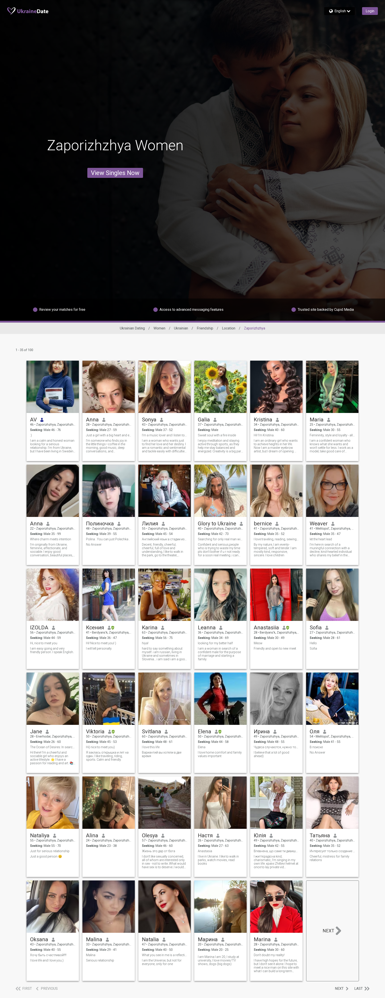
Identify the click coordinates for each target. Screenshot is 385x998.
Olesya (150, 835)
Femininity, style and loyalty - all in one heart (332, 435)
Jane (36, 731)
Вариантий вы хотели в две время (161, 754)
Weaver (319, 523)
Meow (258, 643)
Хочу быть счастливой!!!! (48, 955)
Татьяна (320, 835)
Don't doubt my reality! (269, 955)
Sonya (149, 420)
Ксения (95, 627)
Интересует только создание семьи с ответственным (332, 851)
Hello (313, 643)
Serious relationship (100, 960)
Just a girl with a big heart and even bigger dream (108, 435)
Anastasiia (266, 627)
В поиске (316, 747)
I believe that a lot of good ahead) (271, 754)
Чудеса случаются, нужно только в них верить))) (276, 747)
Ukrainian (181, 328)
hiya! (145, 643)
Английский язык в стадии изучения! (164, 539)
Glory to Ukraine (217, 523)
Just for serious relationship (50, 851)
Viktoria (95, 731)
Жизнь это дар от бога (158, 851)
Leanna (207, 627)
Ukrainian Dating (132, 328)
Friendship (205, 328)
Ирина (262, 731)
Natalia (150, 939)
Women (159, 328)
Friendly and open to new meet (275, 648)
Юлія (260, 835)
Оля (314, 731)
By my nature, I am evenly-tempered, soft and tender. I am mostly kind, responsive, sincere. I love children (275, 550)
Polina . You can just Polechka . (108, 539)
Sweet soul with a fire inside (217, 435)
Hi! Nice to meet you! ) (101, 643)
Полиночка (100, 523)
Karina (150, 627)
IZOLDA (39, 627)
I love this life (151, 747)
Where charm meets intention (50, 539)
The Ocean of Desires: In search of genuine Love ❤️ (52, 747)
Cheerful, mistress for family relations (329, 858)
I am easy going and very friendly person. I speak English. (52, 650)
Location (228, 328)
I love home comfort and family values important (220, 754)
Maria (317, 420)
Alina (92, 835)
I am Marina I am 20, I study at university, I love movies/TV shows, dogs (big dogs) (218, 960)
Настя (205, 835)
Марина (208, 939)
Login (370, 11)
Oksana (39, 939)
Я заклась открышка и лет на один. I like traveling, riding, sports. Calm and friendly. (107, 756)
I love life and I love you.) (46, 960)
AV (33, 420)
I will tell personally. (99, 648)
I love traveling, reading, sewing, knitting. (276, 539)
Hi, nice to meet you (43, 643)
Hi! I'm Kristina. (264, 435)
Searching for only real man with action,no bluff (220, 539)
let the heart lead (321, 539)
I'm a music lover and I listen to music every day (164, 435)
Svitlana (151, 731)
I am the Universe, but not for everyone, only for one (162, 962)
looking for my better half (215, 643)
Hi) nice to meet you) (100, 747)
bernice (263, 523)
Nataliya (39, 835)
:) (31, 435)
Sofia (316, 627)
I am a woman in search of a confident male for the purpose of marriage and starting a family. (219, 654)
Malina (94, 939)
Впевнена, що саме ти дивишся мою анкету (276, 851)
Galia (204, 420)
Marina (262, 939)
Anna (92, 420)
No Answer (94, 544)
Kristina (263, 420)
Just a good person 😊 (46, 856)
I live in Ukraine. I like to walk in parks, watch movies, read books (218, 860)
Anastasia (205, 851)
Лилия (150, 523)
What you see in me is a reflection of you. (164, 955)
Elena (204, 731)
